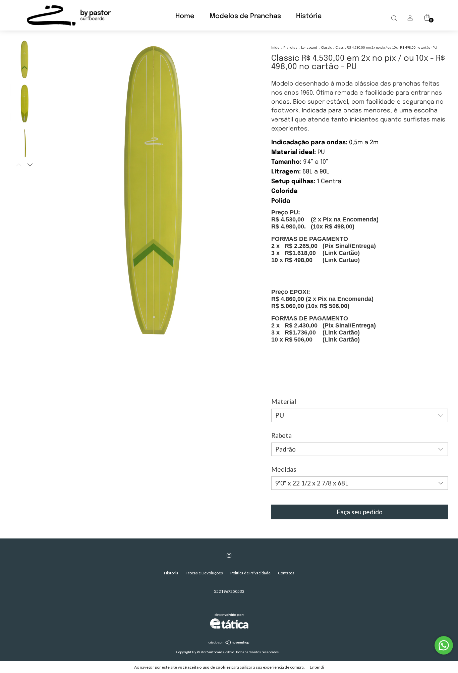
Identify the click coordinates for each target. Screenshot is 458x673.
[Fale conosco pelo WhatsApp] (444, 645)
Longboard (309, 47)
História (309, 16)
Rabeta (281, 435)
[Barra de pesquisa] (394, 18)
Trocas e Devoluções (204, 572)
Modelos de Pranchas (245, 16)
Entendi (317, 667)
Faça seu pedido (360, 512)
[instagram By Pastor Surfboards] (229, 555)
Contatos (286, 572)
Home (184, 16)
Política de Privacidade (250, 572)
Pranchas (290, 47)
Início (275, 47)
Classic (326, 47)
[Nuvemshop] (229, 643)
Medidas (283, 469)
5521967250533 (229, 591)
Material (283, 401)
